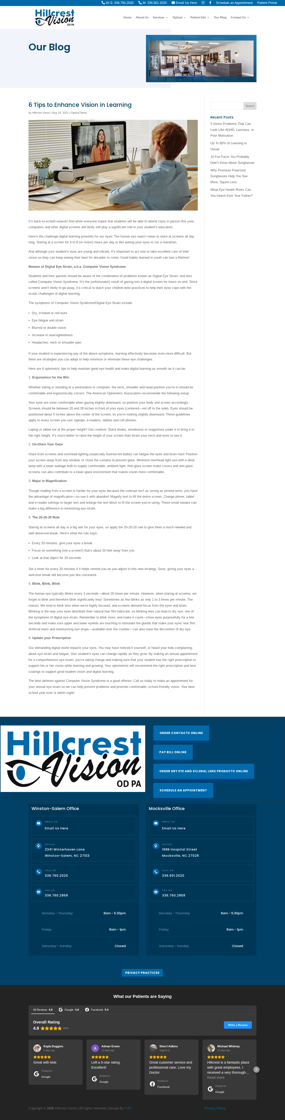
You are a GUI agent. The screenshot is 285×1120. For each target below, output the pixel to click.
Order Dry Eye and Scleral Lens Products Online (203, 771)
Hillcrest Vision (41, 112)
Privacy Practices (142, 973)
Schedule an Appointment (183, 790)
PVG (127, 1108)
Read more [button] (216, 1077)
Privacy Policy (215, 1108)
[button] (28, 1069)
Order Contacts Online (181, 733)
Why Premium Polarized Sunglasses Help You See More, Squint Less (229, 176)
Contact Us (238, 17)
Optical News (79, 112)
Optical (177, 17)
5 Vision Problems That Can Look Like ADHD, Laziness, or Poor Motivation (232, 129)
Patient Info (198, 17)
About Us (142, 17)
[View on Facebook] (153, 1048)
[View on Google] (37, 1048)
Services (158, 17)
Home (127, 17)
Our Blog (220, 17)
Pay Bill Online (173, 752)
